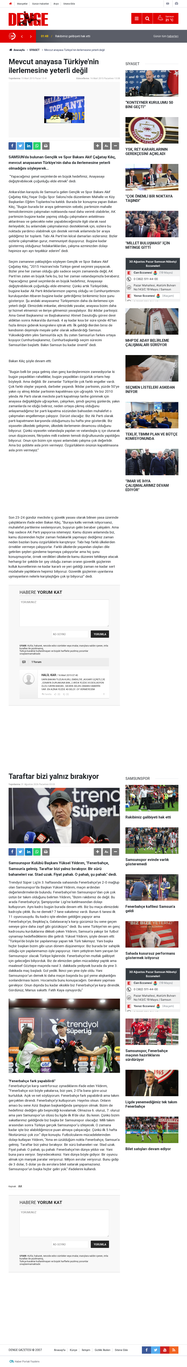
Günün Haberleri (40, 3)
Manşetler (22, 3)
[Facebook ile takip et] (146, 1350)
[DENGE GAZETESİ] (28, 18)
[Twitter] (20, 146)
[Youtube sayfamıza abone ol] (164, 1350)
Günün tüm (165, 36)
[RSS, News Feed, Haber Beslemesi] (173, 1350)
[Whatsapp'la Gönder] (37, 146)
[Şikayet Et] (103, 694)
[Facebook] (12, 146)
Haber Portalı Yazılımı (27, 1361)
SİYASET (34, 50)
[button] (97, 146)
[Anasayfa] (11, 3)
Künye (73, 1350)
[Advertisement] (64, 484)
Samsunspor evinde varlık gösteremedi (80, 36)
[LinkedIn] (28, 146)
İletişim (86, 1350)
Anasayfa (19, 50)
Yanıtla (48, 694)
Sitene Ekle (69, 3)
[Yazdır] (45, 146)
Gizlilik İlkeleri (102, 1350)
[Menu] (136, 18)
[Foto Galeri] (176, 3)
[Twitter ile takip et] (155, 1350)
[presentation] (21, 36)
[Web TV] (168, 3)
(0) (58, 694)
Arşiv (56, 3)
